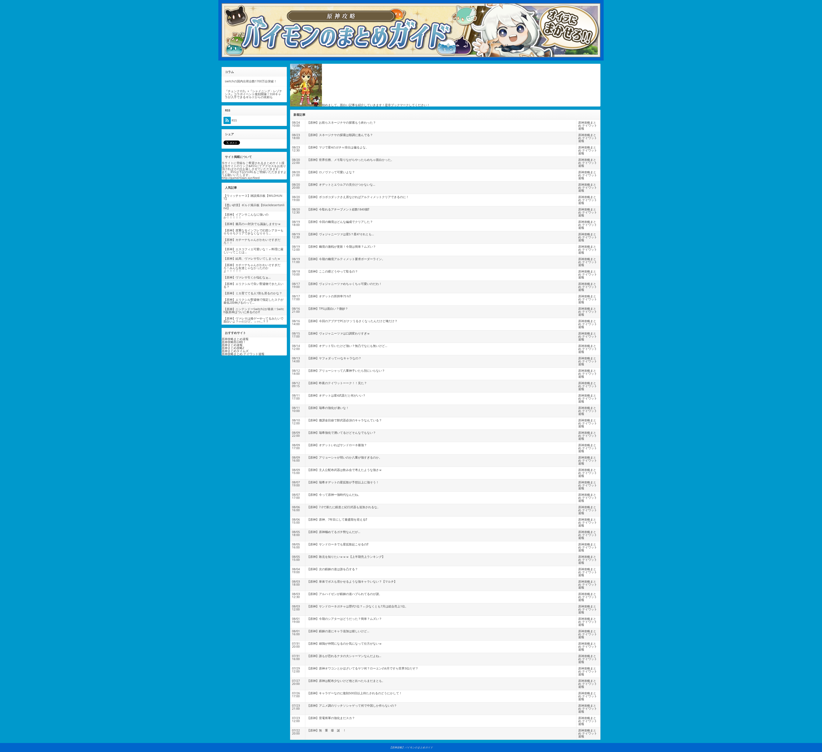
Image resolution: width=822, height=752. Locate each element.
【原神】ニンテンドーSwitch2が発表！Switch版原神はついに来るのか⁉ (253, 310)
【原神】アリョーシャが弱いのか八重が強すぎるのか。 (344, 457)
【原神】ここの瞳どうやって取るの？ (332, 271)
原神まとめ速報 (232, 345)
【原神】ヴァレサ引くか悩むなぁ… (247, 277)
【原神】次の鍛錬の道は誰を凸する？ (332, 569)
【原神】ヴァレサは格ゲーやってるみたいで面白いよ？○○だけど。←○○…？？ (253, 319)
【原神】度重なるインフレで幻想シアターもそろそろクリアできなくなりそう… (253, 231)
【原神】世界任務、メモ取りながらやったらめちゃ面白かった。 (350, 160)
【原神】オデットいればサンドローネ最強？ (337, 445)
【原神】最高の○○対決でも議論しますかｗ (252, 224)
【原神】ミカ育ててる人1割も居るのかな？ (252, 293)
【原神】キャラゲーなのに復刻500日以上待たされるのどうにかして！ (354, 693)
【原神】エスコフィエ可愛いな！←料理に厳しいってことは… (253, 250)
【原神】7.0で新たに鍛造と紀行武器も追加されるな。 (343, 507)
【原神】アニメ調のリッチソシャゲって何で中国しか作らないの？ (352, 705)
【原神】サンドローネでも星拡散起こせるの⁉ (337, 544)
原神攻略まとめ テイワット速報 (587, 125)
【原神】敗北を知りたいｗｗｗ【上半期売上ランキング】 (346, 557)
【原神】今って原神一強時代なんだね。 (334, 495)
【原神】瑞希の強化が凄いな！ (328, 408)
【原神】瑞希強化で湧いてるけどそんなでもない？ (341, 433)
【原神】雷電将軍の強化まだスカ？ (331, 718)
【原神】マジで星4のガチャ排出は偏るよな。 (338, 147)
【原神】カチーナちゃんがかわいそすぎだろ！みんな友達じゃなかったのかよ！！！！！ (251, 268)
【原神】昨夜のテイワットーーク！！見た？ (337, 383)
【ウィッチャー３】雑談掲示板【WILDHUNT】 (252, 197)
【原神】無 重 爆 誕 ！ (326, 730)
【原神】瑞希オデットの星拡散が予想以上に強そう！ (343, 482)
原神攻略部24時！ (234, 342)
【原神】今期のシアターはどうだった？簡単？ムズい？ (344, 619)
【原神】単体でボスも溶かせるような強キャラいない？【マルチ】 (352, 581)
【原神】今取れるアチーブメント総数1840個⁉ (338, 209)
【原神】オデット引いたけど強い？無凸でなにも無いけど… (347, 346)
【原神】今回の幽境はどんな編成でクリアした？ (340, 222)
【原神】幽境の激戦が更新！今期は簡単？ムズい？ (341, 246)
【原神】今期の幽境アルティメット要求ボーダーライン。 (346, 259)
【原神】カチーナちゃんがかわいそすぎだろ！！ (251, 241)
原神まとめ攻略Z (233, 348)
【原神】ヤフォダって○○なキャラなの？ (334, 358)
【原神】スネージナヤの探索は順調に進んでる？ (340, 135)
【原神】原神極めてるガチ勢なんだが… (333, 532)
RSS (234, 120)
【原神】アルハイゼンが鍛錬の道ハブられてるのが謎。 (344, 594)
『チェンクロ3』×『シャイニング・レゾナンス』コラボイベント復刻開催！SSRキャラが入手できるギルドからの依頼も (253, 94)
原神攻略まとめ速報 (235, 339)
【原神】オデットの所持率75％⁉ (329, 296)
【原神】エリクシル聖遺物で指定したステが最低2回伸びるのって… (253, 301)
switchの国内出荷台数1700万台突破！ (251, 81)
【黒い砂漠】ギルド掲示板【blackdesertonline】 (253, 206)
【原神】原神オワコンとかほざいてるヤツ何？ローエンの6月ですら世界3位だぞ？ (362, 668)
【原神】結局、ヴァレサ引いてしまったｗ (251, 258)
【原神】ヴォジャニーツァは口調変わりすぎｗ (338, 333)
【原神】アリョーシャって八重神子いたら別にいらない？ (346, 371)
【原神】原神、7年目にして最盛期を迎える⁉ (337, 519)
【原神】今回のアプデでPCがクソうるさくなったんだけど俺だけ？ (352, 321)
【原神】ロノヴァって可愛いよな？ (331, 172)
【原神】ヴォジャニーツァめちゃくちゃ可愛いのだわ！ (344, 284)
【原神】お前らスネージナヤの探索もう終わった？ (341, 122)
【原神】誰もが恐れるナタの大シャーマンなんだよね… (344, 656)
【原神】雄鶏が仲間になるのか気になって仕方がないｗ (344, 643)
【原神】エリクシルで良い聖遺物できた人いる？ (253, 285)
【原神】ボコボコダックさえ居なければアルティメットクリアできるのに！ (358, 197)
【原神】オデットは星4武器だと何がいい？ (336, 395)
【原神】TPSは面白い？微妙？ (327, 308)
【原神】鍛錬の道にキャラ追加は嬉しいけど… (338, 631)
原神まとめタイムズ (235, 351)
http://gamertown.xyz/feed (241, 178)
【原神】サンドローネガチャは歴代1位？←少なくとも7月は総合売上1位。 (357, 606)
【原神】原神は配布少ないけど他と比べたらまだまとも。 (346, 681)
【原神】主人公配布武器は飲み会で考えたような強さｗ (344, 470)
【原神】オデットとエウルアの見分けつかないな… (341, 184)
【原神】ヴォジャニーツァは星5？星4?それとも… (340, 234)
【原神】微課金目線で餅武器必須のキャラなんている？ (344, 420)
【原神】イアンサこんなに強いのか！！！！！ (245, 215)
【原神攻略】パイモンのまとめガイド (411, 747)
